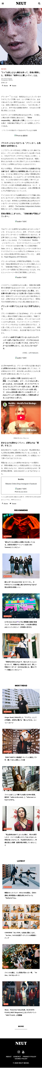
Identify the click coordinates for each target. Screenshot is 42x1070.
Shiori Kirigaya (8, 78)
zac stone (24, 492)
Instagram (25, 484)
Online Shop (16, 484)
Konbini (37, 206)
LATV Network (22, 257)
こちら (27, 438)
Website (8, 484)
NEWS (3, 69)
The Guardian (20, 206)
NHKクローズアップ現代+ (10, 209)
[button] (21, 1026)
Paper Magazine (10, 257)
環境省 (22, 209)
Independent (29, 206)
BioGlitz (35, 240)
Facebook (33, 484)
